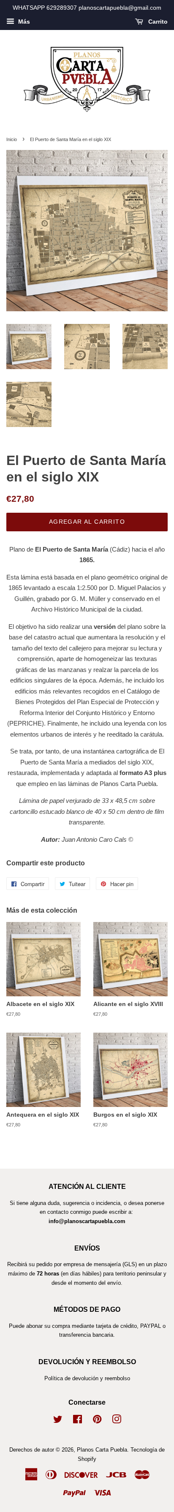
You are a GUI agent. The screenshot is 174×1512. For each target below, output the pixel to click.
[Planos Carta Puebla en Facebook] (77, 1421)
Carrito (157, 21)
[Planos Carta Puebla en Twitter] (58, 1421)
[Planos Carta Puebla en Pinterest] (97, 1421)
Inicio (11, 139)
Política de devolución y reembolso (87, 1378)
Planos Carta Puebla (102, 1450)
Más (23, 21)
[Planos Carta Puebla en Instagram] (116, 1421)
